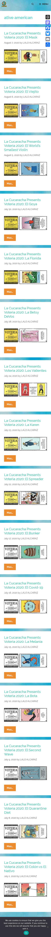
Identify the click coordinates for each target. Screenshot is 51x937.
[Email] (47, 39)
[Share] (47, 44)
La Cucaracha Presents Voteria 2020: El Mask (22, 35)
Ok (26, 933)
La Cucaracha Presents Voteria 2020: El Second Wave (22, 750)
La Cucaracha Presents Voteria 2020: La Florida (22, 256)
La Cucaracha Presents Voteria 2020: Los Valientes (25, 368)
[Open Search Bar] (32, 4)
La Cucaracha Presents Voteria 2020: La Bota (22, 694)
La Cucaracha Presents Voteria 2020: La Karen (22, 422)
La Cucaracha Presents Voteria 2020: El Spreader (23, 477)
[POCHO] (4, 4)
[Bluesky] (47, 33)
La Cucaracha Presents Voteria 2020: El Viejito (22, 89)
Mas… (11, 71)
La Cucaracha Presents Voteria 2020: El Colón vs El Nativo (25, 866)
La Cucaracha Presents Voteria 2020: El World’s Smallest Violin (22, 145)
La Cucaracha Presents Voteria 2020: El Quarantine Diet (25, 808)
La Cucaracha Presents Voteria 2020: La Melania (23, 639)
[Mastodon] (47, 22)
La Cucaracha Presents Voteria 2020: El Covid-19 (23, 585)
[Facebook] (47, 28)
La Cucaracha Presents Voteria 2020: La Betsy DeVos (22, 312)
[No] (47, 927)
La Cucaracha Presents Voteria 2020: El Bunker (22, 531)
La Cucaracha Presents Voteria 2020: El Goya (22, 202)
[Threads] (47, 17)
